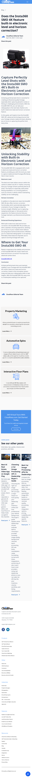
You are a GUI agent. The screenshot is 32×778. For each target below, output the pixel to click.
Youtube (3, 748)
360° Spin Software (6, 644)
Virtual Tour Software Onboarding (9, 736)
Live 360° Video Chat (6, 717)
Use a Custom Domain (6, 723)
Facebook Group (5, 750)
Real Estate (4, 685)
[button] (27, 1)
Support (3, 741)
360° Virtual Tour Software (7, 641)
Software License (5, 757)
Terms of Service (5, 759)
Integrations (4, 752)
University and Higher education (9, 701)
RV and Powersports (6, 694)
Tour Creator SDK (5, 651)
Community (4, 743)
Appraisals (4, 704)
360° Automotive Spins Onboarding (9, 739)
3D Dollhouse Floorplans (7, 726)
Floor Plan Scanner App (7, 646)
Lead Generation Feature (7, 719)
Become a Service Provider (8, 675)
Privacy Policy (5, 762)
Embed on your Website (7, 721)
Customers (4, 668)
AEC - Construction (6, 699)
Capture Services (5, 648)
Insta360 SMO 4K (6, 259)
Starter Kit (4, 663)
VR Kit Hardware (5, 666)
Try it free (16, 429)
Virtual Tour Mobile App (7, 653)
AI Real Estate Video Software (8, 655)
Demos (3, 755)
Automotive (4, 692)
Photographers (5, 690)
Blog (3, 746)
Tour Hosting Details (6, 670)
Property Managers (6, 688)
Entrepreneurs (5, 697)
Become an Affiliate (6, 672)
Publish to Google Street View (8, 714)
